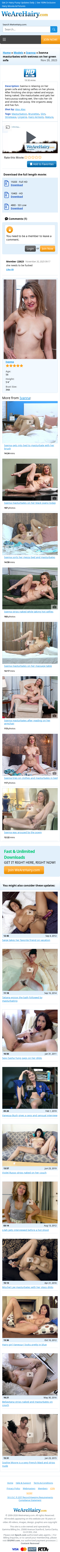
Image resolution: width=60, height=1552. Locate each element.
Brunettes (33, 113)
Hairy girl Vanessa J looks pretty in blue (24, 1344)
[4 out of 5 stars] (36, 157)
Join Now (47, 248)
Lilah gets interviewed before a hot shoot (25, 1230)
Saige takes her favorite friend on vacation (26, 940)
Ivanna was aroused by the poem (23, 832)
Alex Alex (20, 109)
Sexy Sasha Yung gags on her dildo (22, 1058)
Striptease (10, 117)
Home (7, 53)
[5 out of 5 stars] (40, 157)
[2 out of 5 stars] (29, 157)
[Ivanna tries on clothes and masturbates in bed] (30, 755)
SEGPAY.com (13, 1540)
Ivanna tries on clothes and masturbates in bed (31, 778)
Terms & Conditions (43, 1482)
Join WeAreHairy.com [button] (24, 870)
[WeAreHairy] (30, 1510)
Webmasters (29, 1488)
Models (18, 53)
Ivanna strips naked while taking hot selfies (28, 611)
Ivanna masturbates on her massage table (28, 666)
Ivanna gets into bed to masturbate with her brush (29, 447)
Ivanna (31, 53)
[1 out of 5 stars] (26, 157)
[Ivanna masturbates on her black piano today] (30, 480)
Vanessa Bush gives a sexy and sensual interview (29, 1115)
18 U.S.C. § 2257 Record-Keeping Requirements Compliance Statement (30, 1499)
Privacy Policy (13, 1488)
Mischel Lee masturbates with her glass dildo (27, 1287)
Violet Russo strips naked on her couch (24, 1172)
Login (30, 248)
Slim (43, 113)
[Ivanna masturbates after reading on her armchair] (30, 697)
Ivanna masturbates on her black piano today (30, 502)
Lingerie (22, 117)
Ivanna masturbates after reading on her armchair (27, 722)
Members (43, 1488)
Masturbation (19, 113)
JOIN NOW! (50, 39)
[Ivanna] (30, 319)
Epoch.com (20, 1535)
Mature (49, 117)
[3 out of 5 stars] (33, 157)
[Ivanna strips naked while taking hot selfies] (30, 588)
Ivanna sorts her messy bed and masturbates (29, 557)
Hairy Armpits (36, 117)
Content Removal (30, 1543)
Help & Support (23, 1482)
